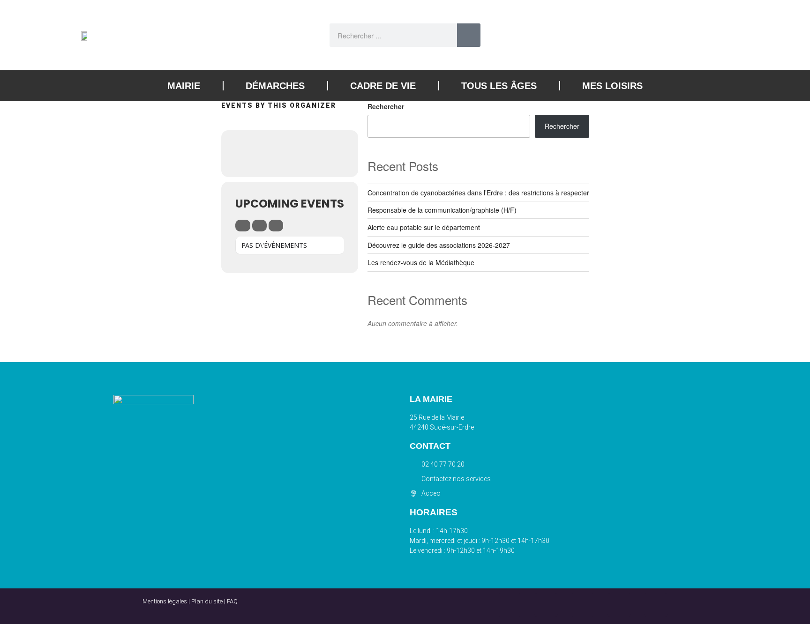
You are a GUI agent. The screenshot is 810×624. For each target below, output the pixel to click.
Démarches (275, 86)
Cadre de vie (383, 86)
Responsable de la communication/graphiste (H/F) (442, 210)
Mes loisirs (612, 86)
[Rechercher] (468, 35)
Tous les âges (499, 86)
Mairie (183, 86)
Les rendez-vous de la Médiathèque (421, 262)
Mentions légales (164, 601)
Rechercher (386, 106)
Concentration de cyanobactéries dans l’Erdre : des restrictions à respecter (478, 192)
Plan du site (207, 601)
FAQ (232, 601)
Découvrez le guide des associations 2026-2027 (439, 245)
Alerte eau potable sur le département (424, 227)
